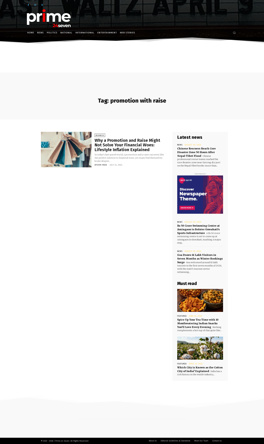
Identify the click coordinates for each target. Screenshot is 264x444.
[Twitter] (42, 5)
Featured (182, 316)
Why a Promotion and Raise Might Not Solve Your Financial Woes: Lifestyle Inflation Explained (127, 145)
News (180, 145)
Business (100, 135)
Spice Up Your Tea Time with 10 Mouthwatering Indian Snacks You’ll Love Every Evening (197, 323)
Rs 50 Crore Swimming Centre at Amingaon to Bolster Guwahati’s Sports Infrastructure (198, 229)
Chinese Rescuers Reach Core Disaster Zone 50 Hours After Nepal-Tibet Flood (196, 152)
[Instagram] (35, 5)
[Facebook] (28, 5)
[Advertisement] (132, 67)
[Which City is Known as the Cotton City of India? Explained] (200, 348)
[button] (234, 33)
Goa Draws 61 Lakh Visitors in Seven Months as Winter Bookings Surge (200, 258)
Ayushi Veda (101, 165)
